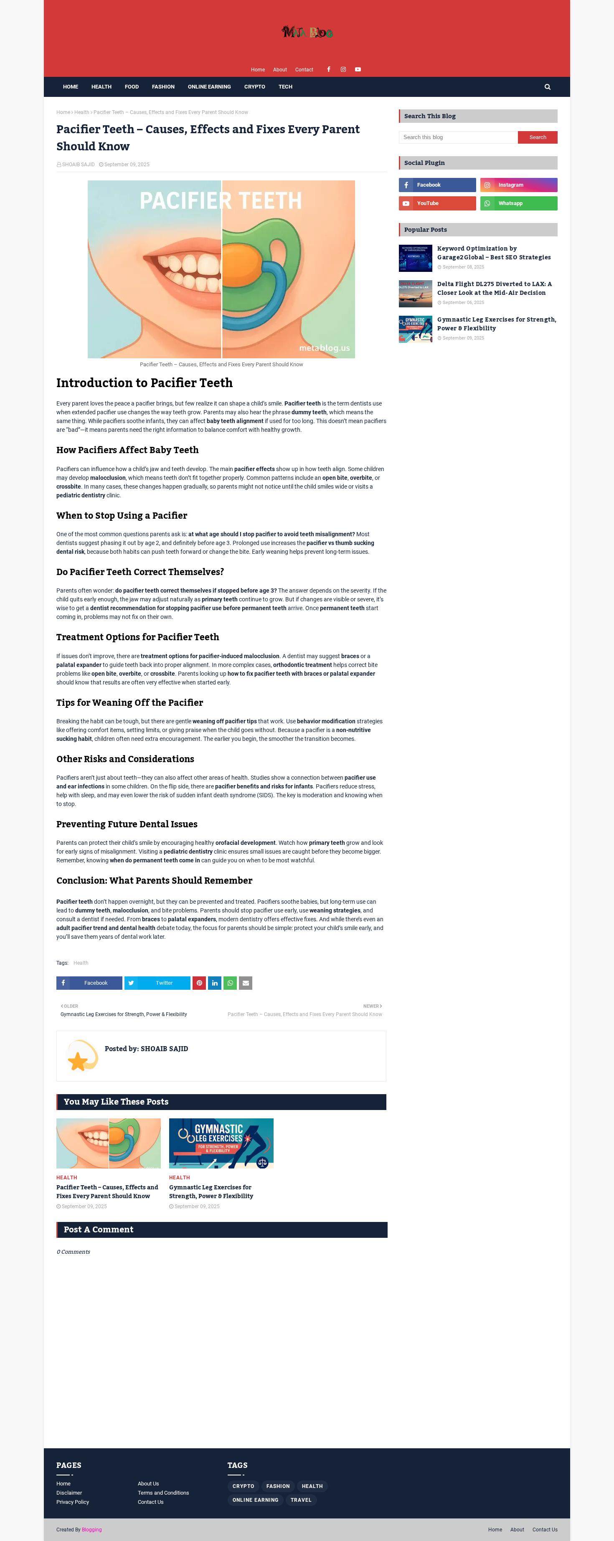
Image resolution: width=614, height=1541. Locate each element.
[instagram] (343, 69)
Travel (301, 1500)
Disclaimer (69, 1493)
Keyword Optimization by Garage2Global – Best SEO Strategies (494, 253)
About (280, 70)
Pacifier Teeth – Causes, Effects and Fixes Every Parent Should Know (107, 1192)
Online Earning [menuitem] (209, 87)
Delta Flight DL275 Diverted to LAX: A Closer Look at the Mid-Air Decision (494, 289)
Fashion (278, 1486)
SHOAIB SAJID (78, 164)
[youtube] (358, 69)
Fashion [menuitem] (163, 87)
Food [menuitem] (132, 87)
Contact (304, 70)
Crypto (243, 1486)
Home (258, 70)
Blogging (92, 1530)
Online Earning (256, 1500)
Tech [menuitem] (285, 87)
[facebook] (329, 69)
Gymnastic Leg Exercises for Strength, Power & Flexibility (211, 1192)
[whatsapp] (519, 203)
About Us (148, 1483)
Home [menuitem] (70, 87)
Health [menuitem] (101, 87)
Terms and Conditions (163, 1493)
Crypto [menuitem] (254, 87)
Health (81, 112)
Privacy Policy (72, 1502)
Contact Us (151, 1502)
